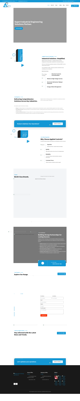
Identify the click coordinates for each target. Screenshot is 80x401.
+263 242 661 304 (21, 58)
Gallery (60, 5)
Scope (56, 5)
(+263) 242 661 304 (70, 1)
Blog (63, 5)
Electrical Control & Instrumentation (56, 74)
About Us (52, 5)
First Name (42, 296)
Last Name (54, 296)
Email (41, 300)
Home (48, 5)
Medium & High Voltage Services (54, 78)
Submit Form (44, 315)
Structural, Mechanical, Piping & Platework (54, 82)
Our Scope (18, 28)
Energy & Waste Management (54, 86)
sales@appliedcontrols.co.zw (22, 1)
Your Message (42, 308)
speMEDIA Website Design (46, 391)
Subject (41, 304)
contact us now (57, 123)
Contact (67, 5)
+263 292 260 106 (45, 379)
